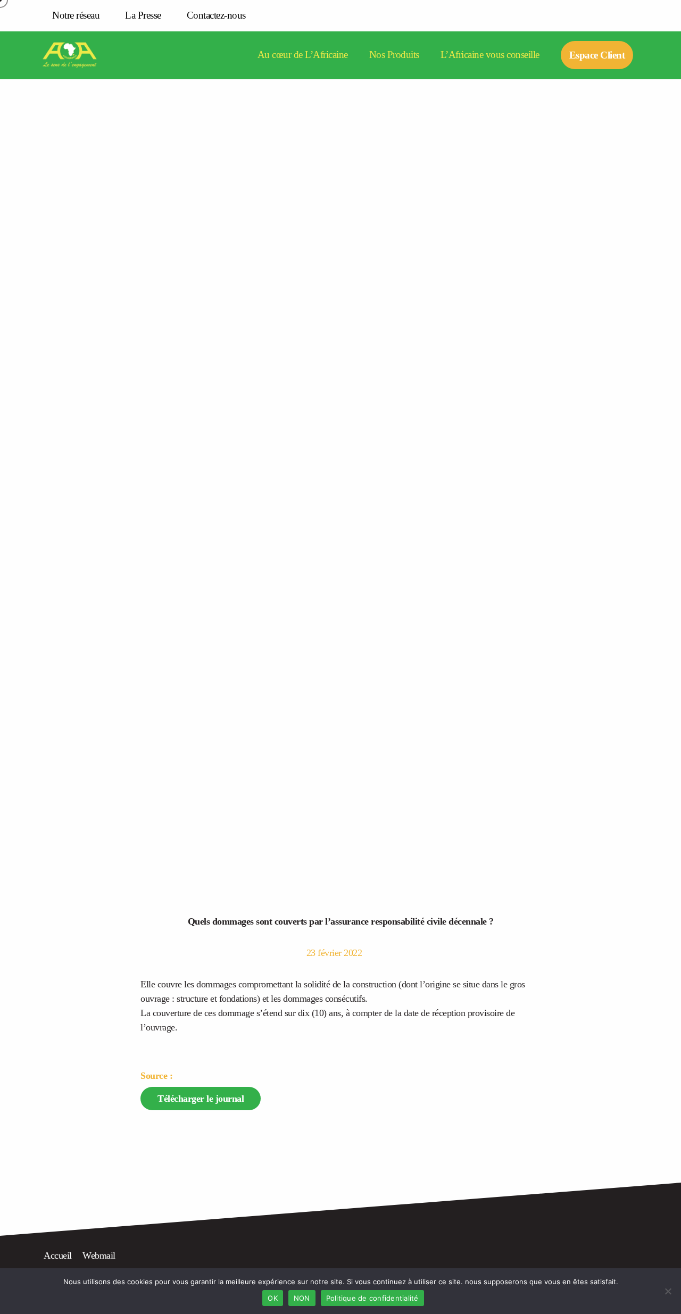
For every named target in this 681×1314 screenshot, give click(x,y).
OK (273, 1298)
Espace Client (597, 55)
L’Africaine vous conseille (490, 55)
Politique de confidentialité (372, 1298)
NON (302, 1298)
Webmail (98, 1255)
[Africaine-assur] (83, 55)
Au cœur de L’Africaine (303, 55)
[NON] (667, 1291)
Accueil (58, 1255)
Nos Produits (394, 55)
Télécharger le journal (200, 1098)
